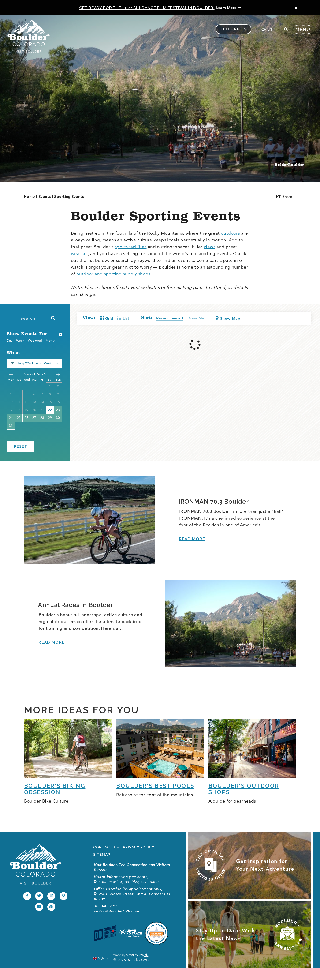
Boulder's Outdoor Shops (243, 788)
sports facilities (130, 246)
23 (58, 410)
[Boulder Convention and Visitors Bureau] (35, 864)
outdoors (230, 233)
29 (50, 418)
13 (34, 402)
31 (11, 426)
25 (19, 418)
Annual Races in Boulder (75, 604)
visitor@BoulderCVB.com (116, 911)
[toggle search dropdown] (286, 29)
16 (58, 402)
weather (79, 253)
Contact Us (106, 847)
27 (34, 418)
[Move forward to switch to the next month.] (58, 374)
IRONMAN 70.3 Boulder (214, 501)
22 (50, 410)
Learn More (227, 7)
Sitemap (101, 854)
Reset (20, 446)
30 (58, 418)
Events (45, 197)
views (209, 246)
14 (42, 402)
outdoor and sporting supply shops (113, 274)
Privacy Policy (138, 847)
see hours (138, 876)
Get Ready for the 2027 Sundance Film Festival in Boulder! (147, 7)
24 (11, 418)
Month (51, 340)
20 (34, 410)
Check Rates (233, 29)
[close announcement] (296, 8)
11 (19, 402)
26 (26, 418)
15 (50, 402)
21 (42, 410)
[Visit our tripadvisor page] (51, 907)
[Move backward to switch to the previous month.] (11, 374)
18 (19, 410)
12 (26, 402)
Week (20, 340)
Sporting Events (69, 197)
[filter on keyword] (53, 318)
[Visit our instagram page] (51, 896)
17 (11, 410)
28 (42, 418)
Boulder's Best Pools (155, 785)
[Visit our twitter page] (39, 896)
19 (26, 410)
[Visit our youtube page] (39, 907)
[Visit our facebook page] (27, 896)
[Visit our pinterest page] (63, 896)
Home (30, 197)
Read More (192, 539)
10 (11, 402)
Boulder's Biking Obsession (54, 788)
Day (9, 340)
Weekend (35, 340)
